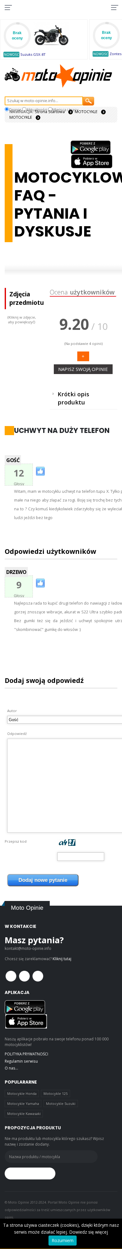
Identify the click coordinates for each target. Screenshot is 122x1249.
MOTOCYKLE (86, 111)
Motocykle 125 (55, 1093)
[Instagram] (37, 976)
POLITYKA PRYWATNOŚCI (26, 1053)
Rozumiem (63, 1240)
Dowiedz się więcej (88, 1232)
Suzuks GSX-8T (33, 54)
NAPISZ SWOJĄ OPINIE (83, 369)
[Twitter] (24, 976)
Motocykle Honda (22, 1093)
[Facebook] (11, 976)
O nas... (11, 1067)
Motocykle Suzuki (60, 1103)
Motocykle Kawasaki (24, 1113)
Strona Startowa (50, 111)
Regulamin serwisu (21, 1061)
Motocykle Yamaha (23, 1103)
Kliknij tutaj (62, 958)
